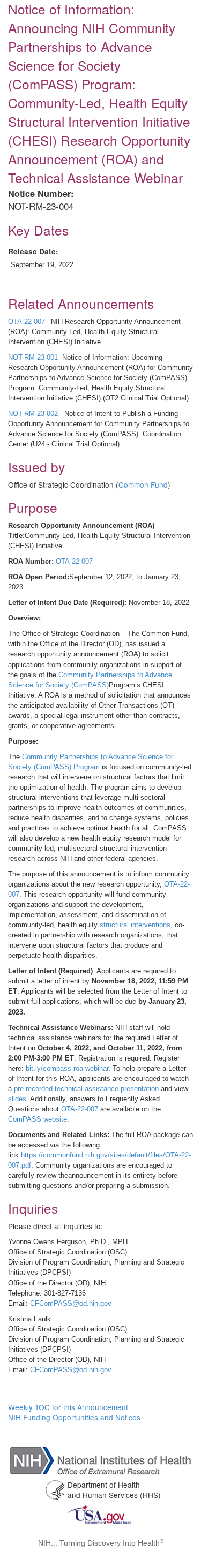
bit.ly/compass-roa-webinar (67, 1068)
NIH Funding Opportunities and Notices (74, 1417)
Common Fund (143, 484)
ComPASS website (37, 1119)
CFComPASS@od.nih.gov (70, 1303)
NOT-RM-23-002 (33, 414)
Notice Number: (40, 193)
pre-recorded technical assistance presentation (86, 1089)
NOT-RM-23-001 (33, 357)
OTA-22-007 (26, 321)
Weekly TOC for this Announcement (68, 1407)
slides (17, 1099)
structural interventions (135, 925)
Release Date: (33, 251)
